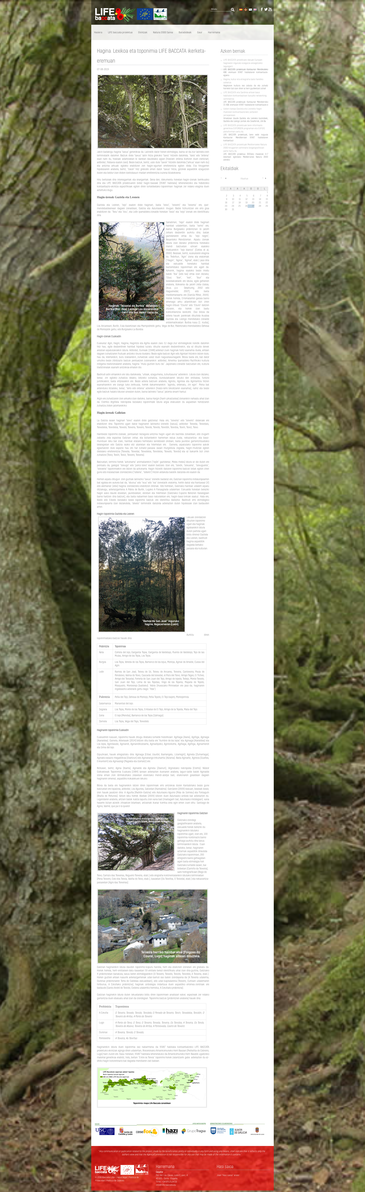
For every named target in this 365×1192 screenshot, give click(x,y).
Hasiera (98, 32)
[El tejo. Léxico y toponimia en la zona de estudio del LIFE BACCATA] (240, 9)
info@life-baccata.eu (166, 1184)
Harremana (214, 32)
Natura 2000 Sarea (163, 32)
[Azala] (129, 21)
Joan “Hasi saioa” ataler (228, 1175)
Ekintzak (142, 32)
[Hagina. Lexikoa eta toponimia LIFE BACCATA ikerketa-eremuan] (245, 9)
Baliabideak (185, 32)
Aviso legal (122, 1177)
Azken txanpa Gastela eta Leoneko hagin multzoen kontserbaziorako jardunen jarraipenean (242, 112)
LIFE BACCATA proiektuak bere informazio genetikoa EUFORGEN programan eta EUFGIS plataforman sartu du (244, 128)
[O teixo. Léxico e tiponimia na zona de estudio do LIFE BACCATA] (250, 9)
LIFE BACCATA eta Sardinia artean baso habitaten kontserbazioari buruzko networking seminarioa (245, 95)
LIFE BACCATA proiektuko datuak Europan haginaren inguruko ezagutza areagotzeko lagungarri (243, 63)
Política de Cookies (115, 1180)
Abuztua (244, 178)
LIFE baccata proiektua (120, 32)
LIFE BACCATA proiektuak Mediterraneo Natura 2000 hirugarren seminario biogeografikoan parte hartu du (245, 147)
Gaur (199, 32)
